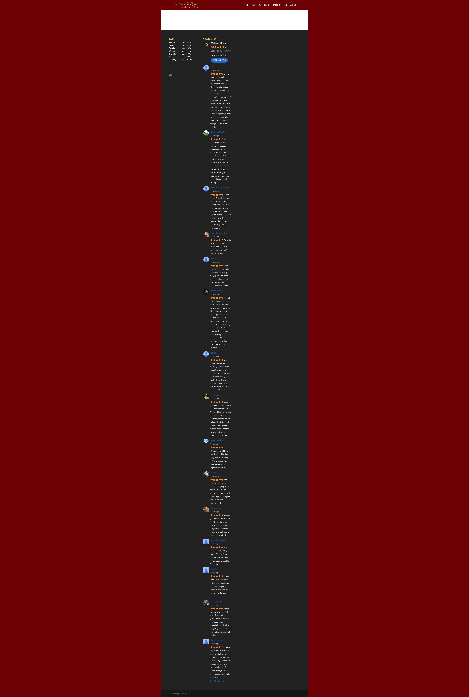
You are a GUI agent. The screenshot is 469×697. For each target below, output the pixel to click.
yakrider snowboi (218, 233)
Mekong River (218, 43)
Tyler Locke (215, 395)
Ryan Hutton (216, 640)
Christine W (216, 601)
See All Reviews (217, 681)
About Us (256, 5)
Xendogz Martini (218, 132)
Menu (267, 5)
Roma (213, 352)
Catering (277, 5)
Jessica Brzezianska (219, 187)
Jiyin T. (213, 569)
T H (211, 66)
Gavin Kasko (216, 440)
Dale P (213, 472)
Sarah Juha (215, 508)
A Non (213, 258)
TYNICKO (183, 693)
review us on (218, 59)
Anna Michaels (217, 540)
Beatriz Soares (217, 290)
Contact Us (291, 5)
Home (245, 5)
